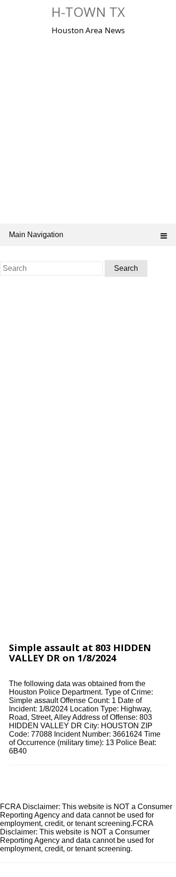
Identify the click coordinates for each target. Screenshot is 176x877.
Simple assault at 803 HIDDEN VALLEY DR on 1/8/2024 (80, 652)
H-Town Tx (88, 12)
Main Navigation (36, 235)
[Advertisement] (88, 127)
